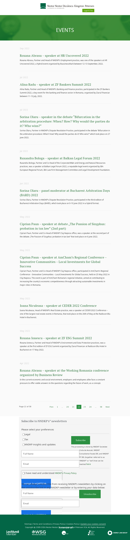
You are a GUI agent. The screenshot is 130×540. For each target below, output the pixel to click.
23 (85, 407)
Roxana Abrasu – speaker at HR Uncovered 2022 (54, 55)
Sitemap (28, 524)
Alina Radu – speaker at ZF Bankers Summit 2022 (55, 84)
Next (108, 407)
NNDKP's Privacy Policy (66, 473)
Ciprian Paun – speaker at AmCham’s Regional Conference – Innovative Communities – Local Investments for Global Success (63, 261)
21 (73, 407)
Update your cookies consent (93, 524)
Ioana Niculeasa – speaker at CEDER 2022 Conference (58, 305)
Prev (51, 407)
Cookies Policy (73, 524)
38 (101, 407)
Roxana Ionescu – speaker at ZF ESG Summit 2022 (56, 338)
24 (90, 407)
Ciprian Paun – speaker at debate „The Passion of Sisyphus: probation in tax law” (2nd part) (62, 226)
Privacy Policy (59, 524)
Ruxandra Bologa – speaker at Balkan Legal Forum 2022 (60, 158)
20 (67, 407)
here (88, 464)
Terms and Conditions (42, 524)
